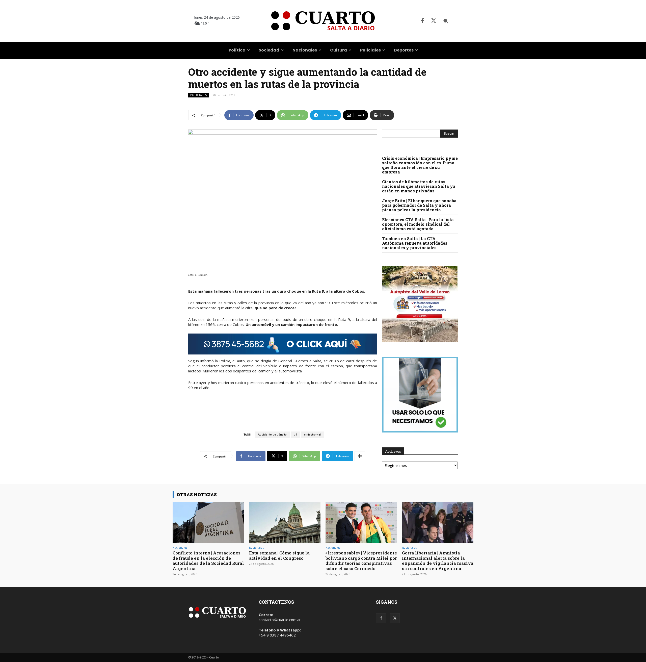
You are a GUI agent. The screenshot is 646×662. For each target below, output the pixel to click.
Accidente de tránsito (272, 434)
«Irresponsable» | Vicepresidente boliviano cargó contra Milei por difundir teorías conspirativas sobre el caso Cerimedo (361, 560)
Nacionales (180, 547)
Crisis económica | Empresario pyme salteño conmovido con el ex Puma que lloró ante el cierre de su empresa (420, 165)
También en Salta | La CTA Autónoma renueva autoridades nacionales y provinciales (414, 243)
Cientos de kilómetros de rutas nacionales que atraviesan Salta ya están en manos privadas (418, 186)
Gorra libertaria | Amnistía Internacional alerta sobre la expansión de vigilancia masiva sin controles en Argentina (437, 560)
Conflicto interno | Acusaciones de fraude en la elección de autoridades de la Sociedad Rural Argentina (208, 560)
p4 (295, 434)
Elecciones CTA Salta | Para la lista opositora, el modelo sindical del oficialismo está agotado (418, 224)
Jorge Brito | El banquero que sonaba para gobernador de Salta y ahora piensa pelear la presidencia (419, 205)
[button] (446, 21)
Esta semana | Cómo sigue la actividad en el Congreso (279, 555)
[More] (360, 456)
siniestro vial (312, 434)
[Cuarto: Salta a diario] (323, 21)
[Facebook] (422, 21)
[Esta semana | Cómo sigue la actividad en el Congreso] (284, 522)
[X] (433, 21)
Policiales (198, 95)
